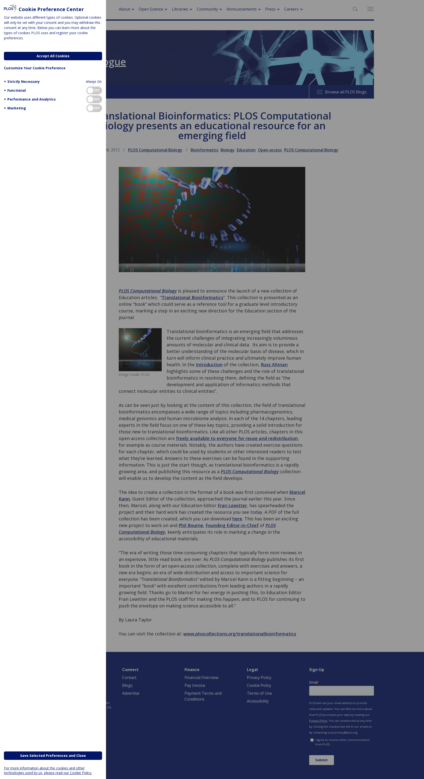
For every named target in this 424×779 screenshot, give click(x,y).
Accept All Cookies (53, 56)
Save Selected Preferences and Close (53, 755)
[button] (22, 81)
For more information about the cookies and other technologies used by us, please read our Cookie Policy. (48, 770)
